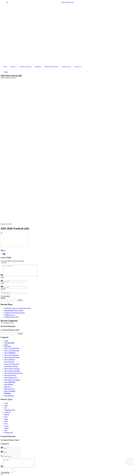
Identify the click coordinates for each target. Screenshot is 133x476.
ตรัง (5, 408)
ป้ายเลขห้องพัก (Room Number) (14, 310)
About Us (13, 66)
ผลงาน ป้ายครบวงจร (10, 377)
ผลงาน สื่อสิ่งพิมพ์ (9, 382)
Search (3, 298)
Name (2, 277)
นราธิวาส (7, 412)
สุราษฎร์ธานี (8, 432)
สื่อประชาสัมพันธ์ (9, 391)
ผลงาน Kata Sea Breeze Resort (13, 373)
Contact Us (78, 66)
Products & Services (25, 66)
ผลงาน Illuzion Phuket (11, 366)
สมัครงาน (7, 386)
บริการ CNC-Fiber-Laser (11, 348)
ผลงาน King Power (10, 375)
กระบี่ (6, 403)
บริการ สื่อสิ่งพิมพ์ (9, 353)
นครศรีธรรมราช (9, 410)
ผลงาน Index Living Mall (11, 368)
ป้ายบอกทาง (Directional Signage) (14, 312)
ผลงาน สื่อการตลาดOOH (12, 380)
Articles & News (66, 66)
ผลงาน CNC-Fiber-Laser (11, 364)
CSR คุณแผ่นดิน (9, 343)
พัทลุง (6, 419)
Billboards (38, 66)
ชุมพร (6, 405)
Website (3, 289)
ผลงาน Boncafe (9, 362)
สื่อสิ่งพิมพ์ (7, 393)
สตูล (5, 430)
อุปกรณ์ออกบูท (9, 395)
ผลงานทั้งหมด (8, 384)
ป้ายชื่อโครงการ (9, 315)
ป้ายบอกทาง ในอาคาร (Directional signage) (17, 308)
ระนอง (6, 426)
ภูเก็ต (6, 421)
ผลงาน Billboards (9, 359)
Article (6, 341)
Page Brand (7, 346)
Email (2, 283)
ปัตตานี (6, 414)
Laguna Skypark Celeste (11, 317)
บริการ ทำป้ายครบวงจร (11, 350)
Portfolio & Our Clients (51, 66)
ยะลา (6, 423)
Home (5, 66)
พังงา (6, 417)
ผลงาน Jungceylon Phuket (12, 371)
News (6, 344)
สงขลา (6, 428)
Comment (3, 262)
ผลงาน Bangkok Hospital (11, 357)
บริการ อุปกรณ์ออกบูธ (11, 355)
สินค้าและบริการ (9, 389)
